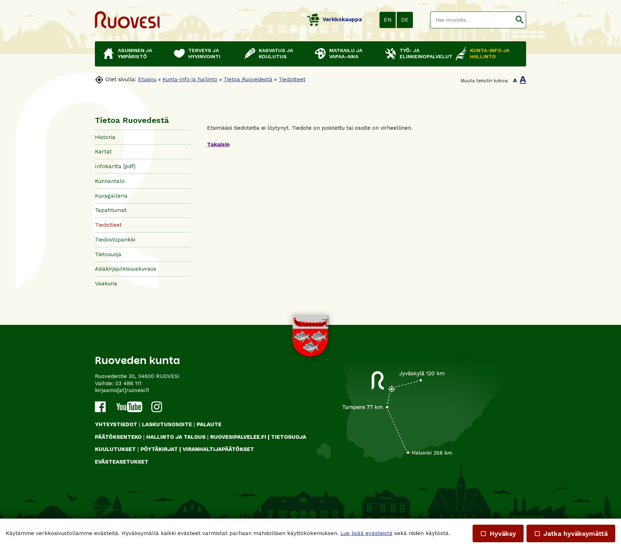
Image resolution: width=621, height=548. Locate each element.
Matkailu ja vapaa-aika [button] (345, 53)
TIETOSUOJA (288, 437)
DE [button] (405, 20)
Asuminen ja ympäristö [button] (135, 53)
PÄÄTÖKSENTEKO (118, 437)
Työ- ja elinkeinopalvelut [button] (424, 53)
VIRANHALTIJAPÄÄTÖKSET (218, 449)
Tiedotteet (292, 79)
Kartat (103, 151)
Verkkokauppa (342, 19)
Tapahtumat (110, 210)
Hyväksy (498, 533)
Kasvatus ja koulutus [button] (276, 53)
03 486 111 (128, 383)
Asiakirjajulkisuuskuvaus (125, 269)
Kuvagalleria (111, 196)
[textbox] (472, 20)
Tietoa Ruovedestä (248, 79)
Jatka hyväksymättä (571, 533)
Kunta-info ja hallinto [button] (489, 53)
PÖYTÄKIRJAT (159, 449)
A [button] (515, 80)
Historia (105, 137)
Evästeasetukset (121, 462)
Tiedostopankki (115, 239)
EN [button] (388, 20)
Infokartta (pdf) (115, 166)
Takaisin (218, 144)
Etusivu (147, 79)
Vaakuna (106, 283)
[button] (519, 20)
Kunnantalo (110, 181)
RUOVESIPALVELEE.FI (238, 437)
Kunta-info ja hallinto (189, 79)
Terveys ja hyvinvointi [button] (204, 53)
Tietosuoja (108, 254)
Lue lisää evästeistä (366, 533)
